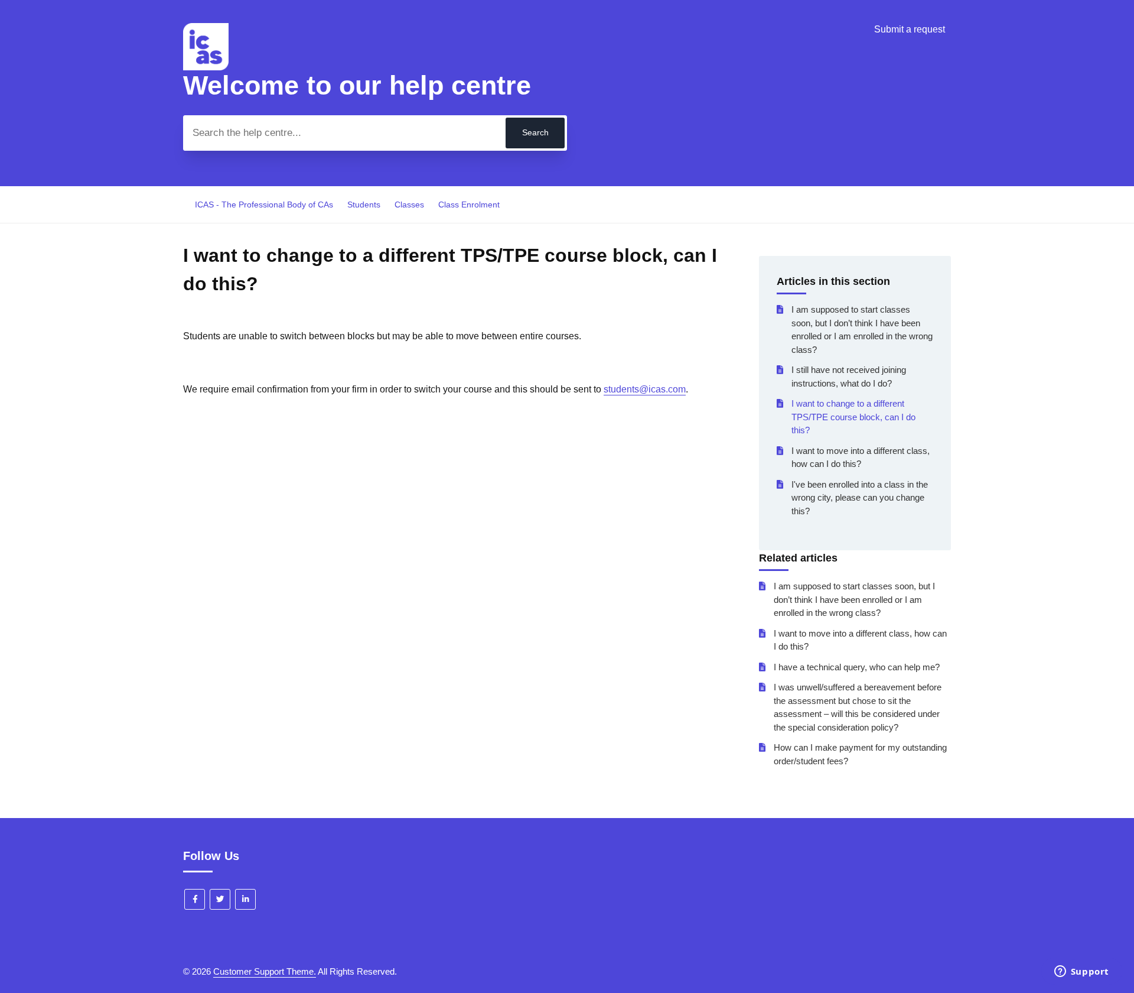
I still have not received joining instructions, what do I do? (848, 376)
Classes (409, 204)
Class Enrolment (469, 204)
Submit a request (909, 29)
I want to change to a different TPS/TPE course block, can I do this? (853, 416)
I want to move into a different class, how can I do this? (860, 457)
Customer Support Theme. (264, 971)
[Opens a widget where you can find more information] (1081, 972)
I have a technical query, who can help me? (857, 667)
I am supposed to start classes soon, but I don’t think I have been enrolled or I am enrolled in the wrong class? (862, 329)
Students (363, 204)
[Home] (206, 67)
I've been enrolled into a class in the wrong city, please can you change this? (859, 497)
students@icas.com (645, 389)
